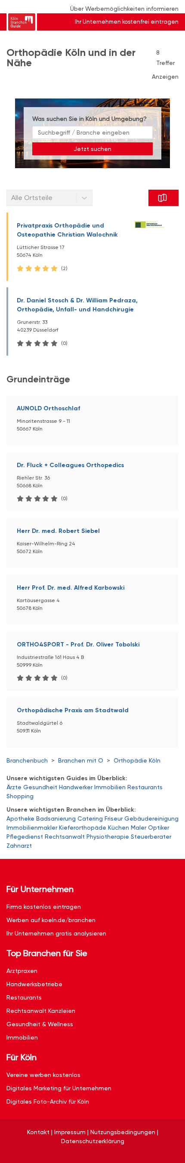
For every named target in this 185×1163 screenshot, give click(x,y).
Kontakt (38, 1132)
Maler (138, 827)
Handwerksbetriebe (34, 984)
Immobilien (110, 787)
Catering (90, 818)
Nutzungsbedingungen (122, 1132)
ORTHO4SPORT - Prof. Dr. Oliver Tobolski (78, 644)
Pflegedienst (24, 836)
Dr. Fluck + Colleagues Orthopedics (70, 465)
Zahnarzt (19, 845)
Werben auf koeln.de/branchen (51, 920)
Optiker (158, 827)
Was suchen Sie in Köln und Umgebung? (89, 118)
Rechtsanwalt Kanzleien (40, 1010)
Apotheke (20, 818)
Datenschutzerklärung (92, 1141)
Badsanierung (56, 818)
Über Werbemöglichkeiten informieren (124, 8)
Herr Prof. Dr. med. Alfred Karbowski (70, 587)
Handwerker (75, 787)
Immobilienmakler (31, 827)
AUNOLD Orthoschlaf (48, 408)
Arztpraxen (21, 970)
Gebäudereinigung (151, 818)
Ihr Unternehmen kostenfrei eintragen (127, 21)
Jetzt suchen (92, 148)
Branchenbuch (27, 760)
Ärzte (14, 787)
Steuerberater (151, 836)
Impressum (70, 1132)
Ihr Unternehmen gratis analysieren (56, 933)
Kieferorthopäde (82, 827)
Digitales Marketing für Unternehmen (58, 1088)
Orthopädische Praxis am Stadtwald (73, 710)
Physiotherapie (107, 836)
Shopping (20, 796)
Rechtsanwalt (65, 836)
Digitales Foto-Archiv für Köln (47, 1101)
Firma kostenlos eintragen (43, 906)
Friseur (114, 818)
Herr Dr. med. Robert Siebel (58, 531)
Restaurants (145, 787)
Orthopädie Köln (137, 760)
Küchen (118, 827)
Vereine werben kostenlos (43, 1074)
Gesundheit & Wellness (39, 1024)
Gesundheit (40, 787)
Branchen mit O (80, 760)
